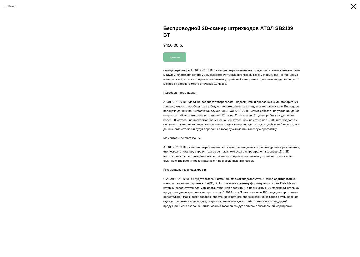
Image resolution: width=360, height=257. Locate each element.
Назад (12, 6)
